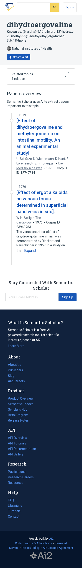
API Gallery (15, 454)
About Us (14, 364)
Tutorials (14, 511)
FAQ (11, 500)
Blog (13, 376)
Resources (15, 483)
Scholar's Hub (17, 409)
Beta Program (18, 415)
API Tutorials (17, 443)
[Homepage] (9, 7)
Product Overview (20, 398)
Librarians (15, 505)
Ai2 (51, 538)
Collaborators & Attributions (33, 543)
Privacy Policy (30, 547)
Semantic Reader (20, 404)
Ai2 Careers (16, 381)
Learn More (16, 346)
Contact (13, 516)
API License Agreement (58, 547)
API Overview (17, 438)
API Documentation (22, 449)
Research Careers (21, 477)
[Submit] (54, 7)
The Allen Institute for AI (41, 556)
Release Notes (18, 420)
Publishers (15, 370)
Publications (17, 472)
